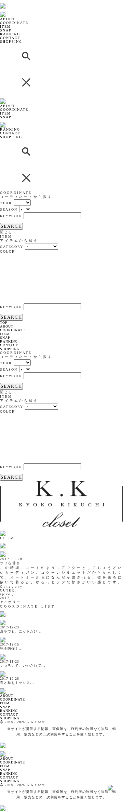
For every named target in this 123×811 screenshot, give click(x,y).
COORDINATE (14, 23)
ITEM (5, 26)
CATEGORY (11, 247)
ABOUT (7, 19)
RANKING (10, 34)
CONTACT (10, 38)
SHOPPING (11, 41)
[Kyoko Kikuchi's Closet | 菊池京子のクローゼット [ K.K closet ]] (20, 2)
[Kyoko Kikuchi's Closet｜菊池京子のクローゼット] (61, 526)
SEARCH (11, 226)
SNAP (6, 30)
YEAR (6, 203)
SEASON (8, 209)
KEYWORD (11, 216)
